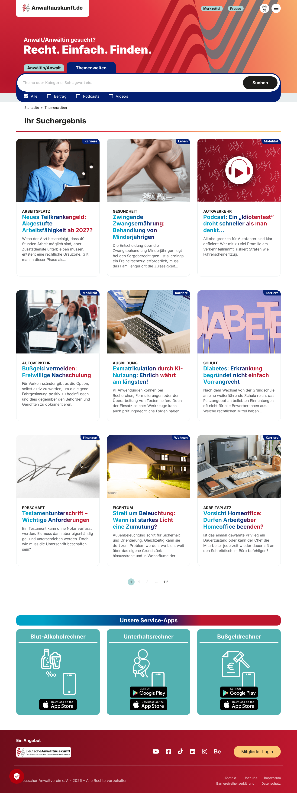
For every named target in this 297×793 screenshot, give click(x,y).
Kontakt (230, 778)
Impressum (272, 778)
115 (166, 582)
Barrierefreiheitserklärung (235, 783)
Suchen (260, 82)
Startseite (31, 107)
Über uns (250, 778)
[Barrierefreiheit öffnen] (264, 8)
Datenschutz (271, 783)
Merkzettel (211, 8)
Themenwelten (91, 67)
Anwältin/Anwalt (44, 67)
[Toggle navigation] (276, 8)
